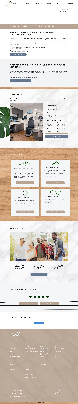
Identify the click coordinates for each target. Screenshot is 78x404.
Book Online (71, 3)
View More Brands (39, 274)
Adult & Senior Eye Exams (31, 346)
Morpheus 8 (27, 368)
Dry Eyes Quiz (58, 351)
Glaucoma (42, 356)
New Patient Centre (14, 348)
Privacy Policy (13, 354)
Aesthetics (60, 3)
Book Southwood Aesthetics (20, 80)
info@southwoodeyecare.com (57, 116)
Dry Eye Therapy (59, 346)
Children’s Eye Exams (30, 348)
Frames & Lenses (14, 368)
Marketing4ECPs (36, 402)
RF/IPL (56, 353)
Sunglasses (12, 369)
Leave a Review (49, 303)
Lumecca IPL (28, 369)
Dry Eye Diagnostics (59, 349)
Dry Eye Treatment (59, 348)
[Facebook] (55, 393)
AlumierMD (27, 375)
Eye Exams (26, 3)
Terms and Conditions (15, 356)
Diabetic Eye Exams (29, 349)
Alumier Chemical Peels (30, 374)
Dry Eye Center (38, 3)
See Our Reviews (28, 303)
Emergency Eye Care (45, 357)
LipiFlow (57, 354)
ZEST (56, 357)
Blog (11, 349)
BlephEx (57, 356)
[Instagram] (57, 393)
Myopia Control (43, 346)
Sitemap (11, 351)
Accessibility (12, 353)
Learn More (25, 182)
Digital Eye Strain (44, 351)
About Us (15, 3)
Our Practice (12, 346)
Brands (49, 3)
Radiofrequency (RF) (29, 371)
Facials (26, 372)
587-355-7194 (63, 11)
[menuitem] (16, 3)
